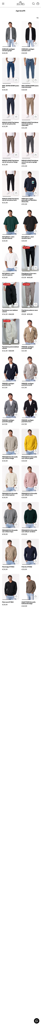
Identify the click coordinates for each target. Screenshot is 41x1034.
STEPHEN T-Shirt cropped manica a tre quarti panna (9, 900)
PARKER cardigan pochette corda (28, 384)
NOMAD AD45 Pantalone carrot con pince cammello (30, 124)
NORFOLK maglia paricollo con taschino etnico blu (29, 200)
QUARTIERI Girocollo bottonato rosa (28, 676)
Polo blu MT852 (27, 567)
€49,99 (5, 53)
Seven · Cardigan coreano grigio (27, 786)
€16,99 (4, 940)
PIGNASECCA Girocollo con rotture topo (10, 531)
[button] (33, 3)
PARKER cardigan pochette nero (28, 421)
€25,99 (24, 827)
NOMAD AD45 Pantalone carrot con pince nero (10, 199)
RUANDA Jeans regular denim (10, 712)
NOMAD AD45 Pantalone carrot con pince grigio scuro (30, 162)
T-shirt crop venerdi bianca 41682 (28, 1010)
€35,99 (5, 126)
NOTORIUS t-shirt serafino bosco (8, 237)
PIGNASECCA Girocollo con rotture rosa (29, 494)
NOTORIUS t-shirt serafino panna (8, 274)
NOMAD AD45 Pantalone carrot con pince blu (10, 123)
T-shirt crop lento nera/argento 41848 (28, 973)
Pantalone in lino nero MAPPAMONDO (29, 274)
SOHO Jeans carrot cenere (8, 822)
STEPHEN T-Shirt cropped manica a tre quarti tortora (29, 900)
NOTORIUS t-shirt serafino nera (28, 237)
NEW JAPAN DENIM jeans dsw (10, 86)
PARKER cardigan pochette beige (28, 347)
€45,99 (5, 826)
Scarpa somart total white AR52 (9, 786)
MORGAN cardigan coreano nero (28, 49)
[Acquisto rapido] (16, 43)
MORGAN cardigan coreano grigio (8, 49)
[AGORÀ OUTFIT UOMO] (20, 4)
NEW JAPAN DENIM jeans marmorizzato (30, 86)
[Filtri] (37, 18)
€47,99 (24, 351)
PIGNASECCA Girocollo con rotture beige (10, 457)
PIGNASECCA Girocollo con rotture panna (10, 494)
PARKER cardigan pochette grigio (8, 421)
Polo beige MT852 (8, 567)
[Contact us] (36, 1021)
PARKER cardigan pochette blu (8, 384)
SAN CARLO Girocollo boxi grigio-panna (9, 749)
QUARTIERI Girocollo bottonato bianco (9, 639)
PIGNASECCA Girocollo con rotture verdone (29, 531)
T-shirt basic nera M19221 (28, 937)
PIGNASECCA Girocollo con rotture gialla (29, 457)
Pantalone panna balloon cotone (10, 347)
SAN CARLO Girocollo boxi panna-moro (29, 749)
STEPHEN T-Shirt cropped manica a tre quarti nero (29, 862)
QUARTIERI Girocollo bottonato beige (28, 602)
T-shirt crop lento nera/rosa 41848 (8, 1010)
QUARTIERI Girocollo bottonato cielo (9, 676)
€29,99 (4, 241)
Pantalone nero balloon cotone (10, 311)
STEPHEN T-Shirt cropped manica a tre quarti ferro (9, 862)
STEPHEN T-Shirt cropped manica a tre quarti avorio (29, 823)
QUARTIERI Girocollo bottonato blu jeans (28, 639)
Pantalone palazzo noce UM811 (30, 311)
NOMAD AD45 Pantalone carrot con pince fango (10, 161)
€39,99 (5, 461)
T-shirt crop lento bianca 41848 (10, 973)
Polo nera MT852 (8, 602)
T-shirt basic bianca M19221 (9, 937)
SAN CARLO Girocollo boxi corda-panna (29, 712)
